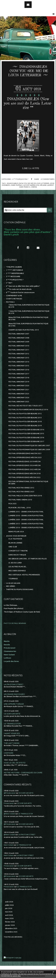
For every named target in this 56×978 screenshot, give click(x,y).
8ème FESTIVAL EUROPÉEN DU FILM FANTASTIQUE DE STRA (28, 318)
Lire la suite (30, 168)
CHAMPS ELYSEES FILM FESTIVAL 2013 (23, 330)
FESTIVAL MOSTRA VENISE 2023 (21, 492)
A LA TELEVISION (15, 539)
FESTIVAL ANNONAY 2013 (18, 358)
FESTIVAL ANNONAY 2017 (18, 374)
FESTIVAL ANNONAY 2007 (18, 334)
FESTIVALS (10, 302)
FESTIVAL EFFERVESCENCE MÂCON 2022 (24, 477)
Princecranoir (9, 803)
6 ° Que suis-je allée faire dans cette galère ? (23, 286)
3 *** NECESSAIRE (13, 276)
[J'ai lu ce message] (53, 972)
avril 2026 (9, 915)
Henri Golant (9, 655)
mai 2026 (8, 912)
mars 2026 (9, 918)
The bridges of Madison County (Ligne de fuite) (22, 612)
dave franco (24, 187)
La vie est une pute (13, 583)
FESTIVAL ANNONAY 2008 (18, 338)
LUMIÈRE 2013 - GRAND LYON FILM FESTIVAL (25, 524)
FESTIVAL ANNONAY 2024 (18, 398)
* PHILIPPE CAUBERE (14, 267)
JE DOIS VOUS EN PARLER (16, 536)
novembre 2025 (11, 932)
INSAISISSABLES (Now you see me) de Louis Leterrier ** (28, 103)
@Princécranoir (9, 793)
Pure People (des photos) (13, 608)
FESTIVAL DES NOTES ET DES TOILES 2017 (25, 406)
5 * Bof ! (9, 283)
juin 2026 (8, 908)
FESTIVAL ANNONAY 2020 (18, 386)
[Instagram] (28, 248)
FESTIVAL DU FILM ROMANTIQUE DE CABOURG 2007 (29, 445)
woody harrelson (31, 185)
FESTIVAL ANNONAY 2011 (18, 350)
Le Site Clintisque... (11, 605)
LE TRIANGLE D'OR (12, 723)
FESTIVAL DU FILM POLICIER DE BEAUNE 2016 (26, 438)
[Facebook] (18, 248)
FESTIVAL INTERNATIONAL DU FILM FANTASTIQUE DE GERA (28, 482)
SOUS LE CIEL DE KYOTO (14, 763)
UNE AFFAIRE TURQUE (14, 704)
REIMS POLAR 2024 (16, 532)
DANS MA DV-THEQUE (17, 555)
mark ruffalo (17, 185)
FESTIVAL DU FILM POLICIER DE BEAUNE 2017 (26, 441)
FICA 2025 (12, 504)
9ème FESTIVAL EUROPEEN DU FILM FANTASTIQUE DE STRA (28, 325)
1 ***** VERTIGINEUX (14, 270)
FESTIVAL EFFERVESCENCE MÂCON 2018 (24, 473)
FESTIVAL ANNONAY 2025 (18, 402)
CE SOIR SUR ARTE (12, 714)
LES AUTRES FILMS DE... (17, 567)
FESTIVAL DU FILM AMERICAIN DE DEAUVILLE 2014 (28, 410)
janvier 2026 (10, 925)
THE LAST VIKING (12, 743)
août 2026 (9, 902)
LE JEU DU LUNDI (15, 563)
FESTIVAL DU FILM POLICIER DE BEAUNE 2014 (26, 430)
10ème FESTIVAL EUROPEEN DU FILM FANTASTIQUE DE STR (28, 306)
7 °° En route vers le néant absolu (19, 289)
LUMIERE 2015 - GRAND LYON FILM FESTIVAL (25, 512)
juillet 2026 (9, 905)
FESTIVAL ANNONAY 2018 (18, 378)
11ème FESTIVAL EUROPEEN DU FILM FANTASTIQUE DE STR (28, 312)
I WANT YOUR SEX (12, 733)
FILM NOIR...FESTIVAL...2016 (19, 508)
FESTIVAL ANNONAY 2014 (18, 362)
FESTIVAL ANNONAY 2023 (18, 394)
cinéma (34, 187)
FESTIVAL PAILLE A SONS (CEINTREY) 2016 (25, 496)
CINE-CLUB (12, 547)
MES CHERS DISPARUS (17, 571)
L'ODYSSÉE (8, 753)
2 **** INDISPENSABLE (15, 273)
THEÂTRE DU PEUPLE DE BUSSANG (19, 589)
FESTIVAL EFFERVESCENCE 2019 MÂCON (24, 461)
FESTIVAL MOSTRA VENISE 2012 (21, 488)
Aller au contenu (9, 2)
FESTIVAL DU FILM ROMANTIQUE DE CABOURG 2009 (29, 450)
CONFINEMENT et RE (14, 296)
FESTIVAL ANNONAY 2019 (18, 382)
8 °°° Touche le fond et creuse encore (20, 292)
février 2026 (10, 922)
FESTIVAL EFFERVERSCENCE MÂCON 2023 (25, 457)
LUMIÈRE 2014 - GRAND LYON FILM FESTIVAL (25, 528)
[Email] (28, 4)
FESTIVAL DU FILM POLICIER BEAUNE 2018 (25, 422)
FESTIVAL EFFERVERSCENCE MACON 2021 (25, 453)
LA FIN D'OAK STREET (13, 684)
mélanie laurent (47, 185)
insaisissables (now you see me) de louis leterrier (28, 183)
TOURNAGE (13, 579)
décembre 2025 (11, 928)
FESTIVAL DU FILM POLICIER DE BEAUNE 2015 (26, 433)
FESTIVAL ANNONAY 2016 (18, 370)
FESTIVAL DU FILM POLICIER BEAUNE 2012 (25, 414)
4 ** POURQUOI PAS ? (20, 179)
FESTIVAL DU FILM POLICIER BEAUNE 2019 (25, 426)
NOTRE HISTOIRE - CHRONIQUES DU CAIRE (23, 772)
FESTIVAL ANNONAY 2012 (18, 354)
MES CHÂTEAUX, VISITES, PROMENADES (24, 575)
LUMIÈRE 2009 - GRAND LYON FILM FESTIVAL (25, 520)
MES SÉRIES (10, 586)
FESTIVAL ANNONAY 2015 (18, 366)
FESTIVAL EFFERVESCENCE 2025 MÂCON (24, 469)
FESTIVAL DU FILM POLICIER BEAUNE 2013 (25, 418)
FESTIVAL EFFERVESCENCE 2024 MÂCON (24, 465)
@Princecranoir (9, 876)
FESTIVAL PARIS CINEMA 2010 (20, 500)
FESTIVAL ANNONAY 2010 (18, 346)
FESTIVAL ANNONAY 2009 (18, 342)
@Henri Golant (9, 814)
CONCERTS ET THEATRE (18, 551)
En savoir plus (16, 976)
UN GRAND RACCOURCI (14, 694)
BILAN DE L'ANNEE (15, 543)
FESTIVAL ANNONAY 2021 (18, 390)
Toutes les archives (13, 937)
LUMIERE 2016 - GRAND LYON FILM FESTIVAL (25, 516)
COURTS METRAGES (14, 299)
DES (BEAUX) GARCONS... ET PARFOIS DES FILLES (27, 559)
